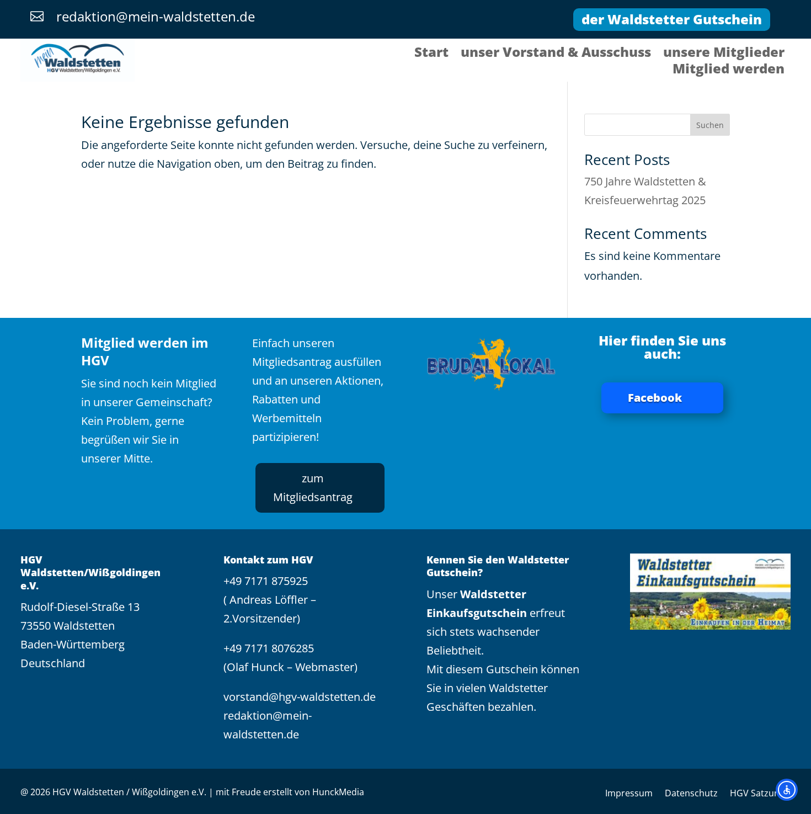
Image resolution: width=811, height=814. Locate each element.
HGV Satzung (757, 794)
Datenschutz (691, 794)
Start (431, 54)
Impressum (629, 794)
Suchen (710, 125)
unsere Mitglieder (724, 54)
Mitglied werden (729, 71)
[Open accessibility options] (787, 790)
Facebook (655, 397)
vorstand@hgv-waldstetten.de (299, 696)
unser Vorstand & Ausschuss (556, 54)
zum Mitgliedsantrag (313, 487)
